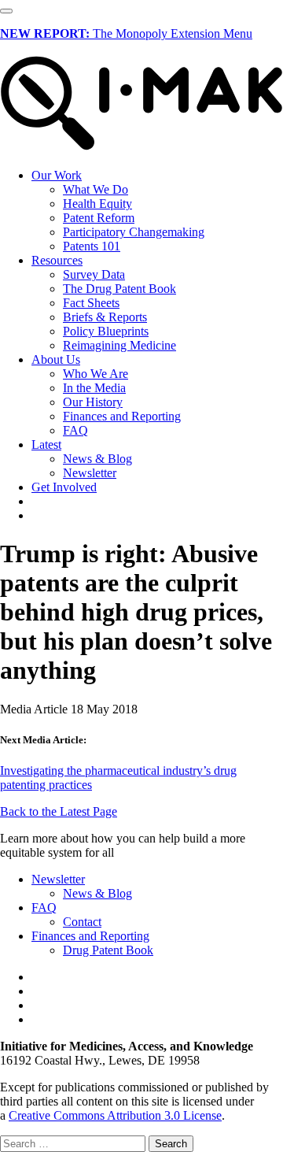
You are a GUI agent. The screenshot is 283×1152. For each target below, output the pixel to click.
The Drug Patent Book (119, 288)
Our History (93, 402)
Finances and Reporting (122, 416)
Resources (57, 260)
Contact (82, 921)
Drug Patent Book (108, 950)
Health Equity (97, 203)
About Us (55, 359)
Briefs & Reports (105, 317)
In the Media (94, 387)
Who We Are (95, 373)
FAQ (75, 430)
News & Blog (97, 458)
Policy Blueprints (106, 331)
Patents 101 (91, 246)
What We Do (95, 189)
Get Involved (64, 487)
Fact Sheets (91, 302)
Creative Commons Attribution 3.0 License (115, 1115)
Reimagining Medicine (119, 345)
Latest (46, 444)
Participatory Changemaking (133, 232)
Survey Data (94, 274)
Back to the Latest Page (58, 811)
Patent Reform (98, 217)
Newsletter (89, 473)
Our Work (56, 175)
